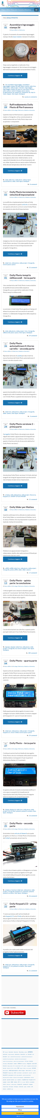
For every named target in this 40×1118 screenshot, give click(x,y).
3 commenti (33, 416)
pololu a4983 (14, 570)
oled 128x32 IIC (25, 1072)
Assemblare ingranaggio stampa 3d (22, 26)
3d (6, 85)
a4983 (7, 568)
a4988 (11, 568)
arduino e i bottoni (11, 890)
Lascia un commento (30, 97)
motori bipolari (5, 1070)
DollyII (7, 838)
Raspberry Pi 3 (32, 1079)
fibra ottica (24, 1063)
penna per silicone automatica (18, 1077)
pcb (15, 1075)
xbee (12, 1089)
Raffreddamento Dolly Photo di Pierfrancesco (21, 106)
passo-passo (26, 91)
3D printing (21, 1052)
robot (11, 1082)
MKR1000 (34, 1068)
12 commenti (33, 499)
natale (34, 1070)
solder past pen (13, 1084)
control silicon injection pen (8, 1061)
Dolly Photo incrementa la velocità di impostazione (23, 193)
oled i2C (30, 1072)
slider (14, 181)
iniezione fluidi (18, 1065)
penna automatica (19, 1075)
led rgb (21, 1068)
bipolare (7, 647)
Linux (24, 1068)
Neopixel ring (10, 1072)
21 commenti (33, 971)
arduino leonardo (11, 1054)
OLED (15, 1072)
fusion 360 (34, 1063)
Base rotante (25, 86)
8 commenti (33, 184)
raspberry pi (25, 1079)
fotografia (31, 263)
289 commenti (32, 653)
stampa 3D (17, 92)
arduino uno (17, 1054)
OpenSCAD (5, 1075)
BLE (33, 1054)
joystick (24, 1065)
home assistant (10, 1065)
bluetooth (5, 1056)
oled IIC (34, 1072)
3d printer (16, 1052)
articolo (24, 204)
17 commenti (33, 573)
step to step (5, 1086)
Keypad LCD (10, 916)
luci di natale (28, 1068)
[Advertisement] (15, 989)
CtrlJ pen (27, 1061)
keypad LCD (6, 496)
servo (27, 1082)
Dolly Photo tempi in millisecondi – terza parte (23, 276)
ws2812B (9, 1089)
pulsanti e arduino (27, 811)
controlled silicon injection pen (8, 1059)
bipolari (13, 647)
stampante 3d (26, 92)
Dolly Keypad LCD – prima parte (23, 905)
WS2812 (4, 1089)
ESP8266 (20, 1063)
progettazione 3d (8, 92)
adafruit (25, 1052)
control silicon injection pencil (18, 1061)
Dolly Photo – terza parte (23, 743)
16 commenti (33, 815)
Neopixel (5, 1072)
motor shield (15, 732)
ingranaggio (28, 88)
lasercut (20, 89)
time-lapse (15, 94)
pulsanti (18, 811)
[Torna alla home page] (20, 3)
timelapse (22, 94)
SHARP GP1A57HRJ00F (18, 496)
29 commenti (33, 335)
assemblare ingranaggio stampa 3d (16, 85)
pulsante (25, 891)
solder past (8, 1084)
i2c (13, 1065)
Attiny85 (30, 1054)
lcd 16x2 (13, 811)
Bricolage (15, 110)
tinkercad (21, 1086)
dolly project (14, 88)
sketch (4, 1084)
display (7, 809)
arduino (7, 495)
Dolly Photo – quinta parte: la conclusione (20, 581)
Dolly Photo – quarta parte (23, 660)
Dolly (19, 916)
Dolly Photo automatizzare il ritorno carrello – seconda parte (22, 346)
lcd (16, 648)
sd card (23, 1082)
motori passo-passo (9, 264)
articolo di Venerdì (20, 833)
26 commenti (33, 896)
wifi (32, 1086)
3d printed (11, 1052)
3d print (6, 1052)
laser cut (9, 1068)
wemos (28, 1086)
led (18, 1068)
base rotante (17, 37)
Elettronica (22, 30)
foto (26, 331)
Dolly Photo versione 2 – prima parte (22, 425)
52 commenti (33, 267)
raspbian (4, 1082)
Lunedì (19, 356)
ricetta (8, 1082)
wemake (25, 1086)
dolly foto (33, 86)
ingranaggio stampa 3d (10, 89)
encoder (15, 1063)
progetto (7, 434)
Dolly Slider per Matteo (22, 507)
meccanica (26, 89)
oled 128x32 (19, 1072)
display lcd (13, 809)
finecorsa (33, 495)
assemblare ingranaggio (14, 85)
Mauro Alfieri (14, 30)
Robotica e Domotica (29, 110)
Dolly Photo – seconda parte (21, 824)
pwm (16, 1079)
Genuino (21, 88)
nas (32, 1070)
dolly (6, 180)
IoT (22, 1065)
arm (26, 1054)
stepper (8, 94)
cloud (9, 1056)
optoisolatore (7, 181)
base (18, 86)
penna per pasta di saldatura (8, 1077)
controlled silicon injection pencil (20, 1059)
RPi (19, 1082)
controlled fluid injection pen (15, 1056)
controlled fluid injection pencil (26, 1056)
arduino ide (5, 1054)
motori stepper (16, 91)
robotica (15, 1082)
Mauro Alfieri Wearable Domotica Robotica (16, 10)
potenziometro (27, 1077)
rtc (21, 1082)
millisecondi (6, 332)
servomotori (31, 1082)
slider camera (7, 413)
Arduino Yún (22, 1054)
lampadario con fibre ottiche (32, 1065)
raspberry (19, 1079)
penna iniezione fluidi (27, 1075)
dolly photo (6, 88)
